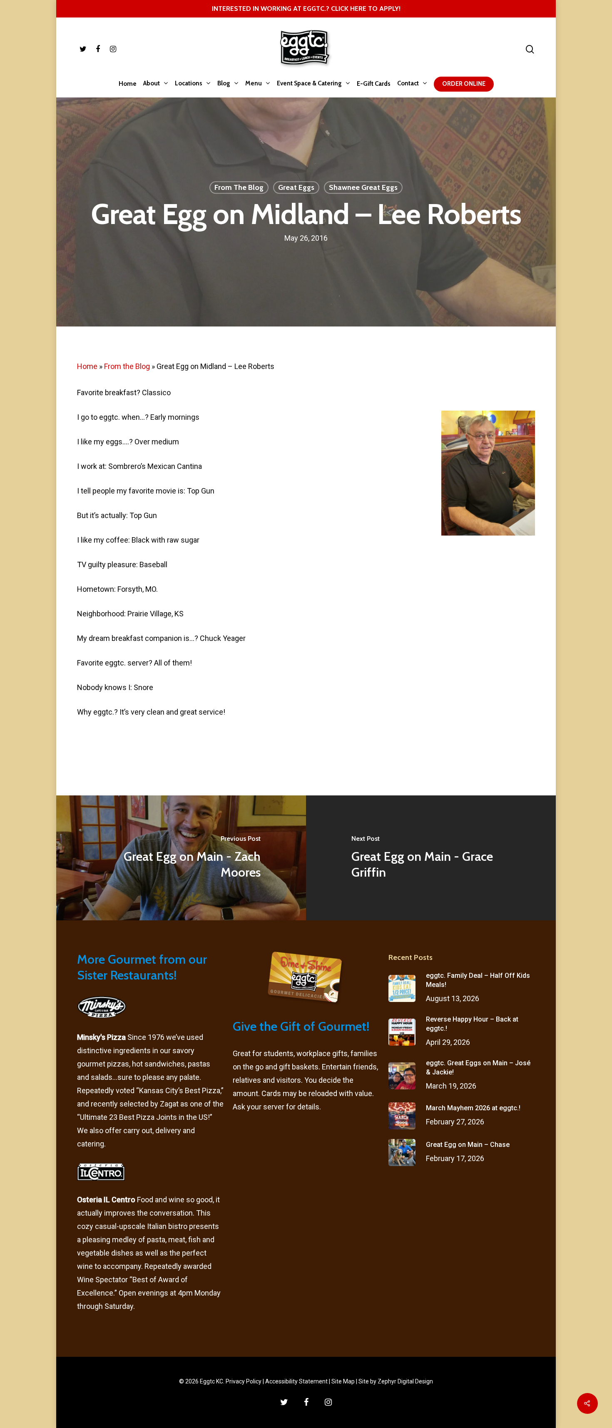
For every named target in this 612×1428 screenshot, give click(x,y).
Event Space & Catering (309, 83)
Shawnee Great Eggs (363, 187)
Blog (223, 83)
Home (128, 83)
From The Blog (239, 187)
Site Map (343, 1381)
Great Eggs (296, 187)
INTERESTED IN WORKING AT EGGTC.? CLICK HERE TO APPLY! (306, 8)
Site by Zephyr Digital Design (395, 1381)
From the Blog (127, 366)
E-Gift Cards (374, 83)
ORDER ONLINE (463, 83)
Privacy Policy (243, 1381)
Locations (188, 83)
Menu (253, 83)
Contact (408, 83)
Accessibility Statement (296, 1381)
